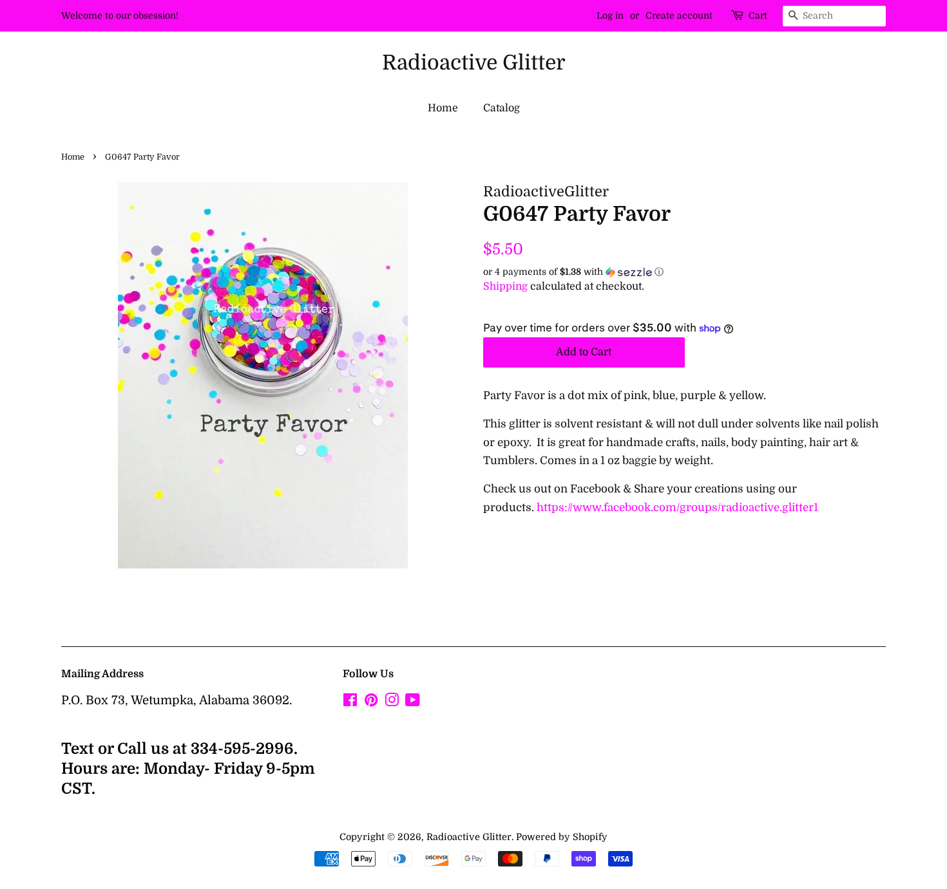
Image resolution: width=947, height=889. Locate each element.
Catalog (501, 108)
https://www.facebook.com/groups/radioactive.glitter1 (677, 507)
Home (443, 108)
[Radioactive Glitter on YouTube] (412, 702)
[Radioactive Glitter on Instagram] (392, 702)
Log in (610, 15)
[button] (684, 272)
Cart (758, 15)
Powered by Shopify (561, 837)
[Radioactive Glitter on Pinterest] (371, 702)
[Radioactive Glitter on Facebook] (350, 702)
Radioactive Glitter (474, 63)
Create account (679, 15)
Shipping (505, 286)
